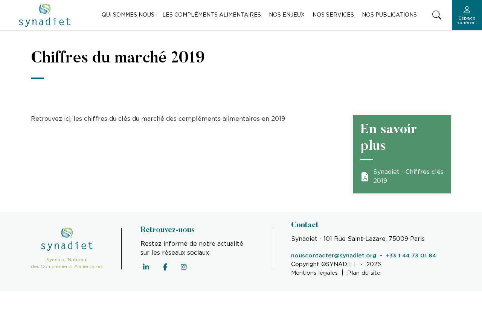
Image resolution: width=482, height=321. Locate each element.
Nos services (333, 15)
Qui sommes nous (128, 15)
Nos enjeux (287, 15)
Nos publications (389, 15)
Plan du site (363, 273)
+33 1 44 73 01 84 (411, 255)
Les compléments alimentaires (211, 15)
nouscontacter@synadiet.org (333, 255)
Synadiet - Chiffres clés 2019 (408, 176)
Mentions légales (314, 273)
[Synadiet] (45, 15)
